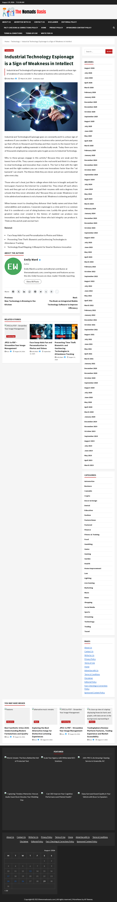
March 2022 (88, 305)
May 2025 (88, 136)
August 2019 (89, 441)
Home (43, 27)
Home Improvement (92, 568)
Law (86, 573)
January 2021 (89, 363)
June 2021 (88, 344)
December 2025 (90, 102)
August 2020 (89, 388)
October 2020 (89, 378)
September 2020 (91, 383)
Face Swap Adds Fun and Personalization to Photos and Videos (35, 235)
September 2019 (91, 436)
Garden (87, 559)
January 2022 (89, 315)
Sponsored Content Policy (78, 27)
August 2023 (89, 237)
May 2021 (88, 349)
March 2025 (88, 145)
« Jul (6, 890)
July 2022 (88, 286)
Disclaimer (53, 22)
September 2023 (91, 233)
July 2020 (88, 392)
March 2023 (88, 262)
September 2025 (91, 116)
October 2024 (89, 170)
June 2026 (88, 78)
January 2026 (89, 97)
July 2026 (88, 73)
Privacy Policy (56, 27)
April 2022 (88, 300)
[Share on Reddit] (40, 291)
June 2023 (88, 247)
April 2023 (88, 257)
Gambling (88, 544)
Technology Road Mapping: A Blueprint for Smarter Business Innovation (39, 247)
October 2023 (89, 228)
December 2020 (90, 368)
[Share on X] (18, 291)
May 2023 (88, 252)
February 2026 (90, 92)
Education (88, 510)
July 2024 (88, 184)
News (86, 597)
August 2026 (89, 68)
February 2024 (90, 208)
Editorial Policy (69, 22)
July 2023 (88, 242)
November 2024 (90, 165)
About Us (6, 22)
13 (30, 871)
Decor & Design (90, 500)
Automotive (89, 481)
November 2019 (90, 426)
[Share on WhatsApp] (29, 291)
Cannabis (88, 491)
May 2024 (88, 194)
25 (15, 881)
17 (8, 876)
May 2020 (88, 402)
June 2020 (88, 397)
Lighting (87, 578)
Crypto (87, 496)
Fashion (87, 515)
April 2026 (88, 82)
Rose (7, 351)
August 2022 (89, 281)
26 (23, 881)
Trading (87, 626)
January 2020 (89, 417)
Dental (87, 505)
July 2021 (88, 339)
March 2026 (88, 87)
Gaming (87, 554)
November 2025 (90, 107)
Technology (9, 50)
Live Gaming (89, 583)
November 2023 (90, 223)
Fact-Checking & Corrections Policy (21, 27)
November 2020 (90, 373)
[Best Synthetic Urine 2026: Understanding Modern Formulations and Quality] (17, 716)
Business (88, 486)
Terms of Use (32, 33)
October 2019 (89, 431)
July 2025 (88, 126)
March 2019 (88, 465)
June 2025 (88, 131)
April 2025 (88, 141)
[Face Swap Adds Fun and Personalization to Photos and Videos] (41, 331)
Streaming (88, 617)
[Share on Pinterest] (35, 291)
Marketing (88, 588)
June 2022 (88, 291)
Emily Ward (11, 79)
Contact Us (39, 22)
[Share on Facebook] (13, 291)
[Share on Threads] (51, 291)
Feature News (90, 520)
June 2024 (88, 189)
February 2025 (90, 150)
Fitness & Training (91, 534)
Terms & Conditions (13, 33)
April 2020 (88, 407)
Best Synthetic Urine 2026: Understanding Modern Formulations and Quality (17, 731)
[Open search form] (114, 27)
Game (86, 549)
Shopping (88, 602)
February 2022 (90, 310)
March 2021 (88, 359)
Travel (87, 631)
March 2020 (88, 412)
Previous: (20, 301)
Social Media (89, 607)
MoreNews (76, 899)
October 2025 (89, 112)
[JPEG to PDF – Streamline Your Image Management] (16, 331)
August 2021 (89, 334)
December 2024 (90, 160)
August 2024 (89, 179)
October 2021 (89, 325)
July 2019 (88, 446)
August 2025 (89, 121)
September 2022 (91, 276)
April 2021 (88, 354)
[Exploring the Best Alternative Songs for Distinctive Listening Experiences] (44, 716)
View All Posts (32, 281)
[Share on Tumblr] (46, 291)
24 (8, 881)
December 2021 (90, 320)
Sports (87, 612)
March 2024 (88, 204)
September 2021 (91, 329)
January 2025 (89, 155)
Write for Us (47, 33)
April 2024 (88, 199)
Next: (62, 302)
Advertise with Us (22, 22)
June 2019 (88, 450)
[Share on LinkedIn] (24, 291)
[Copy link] (57, 291)
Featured (88, 525)
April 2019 (88, 460)
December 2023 (90, 218)
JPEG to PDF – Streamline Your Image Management (15, 345)
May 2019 (88, 455)
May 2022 (88, 296)
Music (86, 592)
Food (86, 539)
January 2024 (89, 213)
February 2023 (90, 266)
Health (87, 563)
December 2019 (90, 421)
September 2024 (91, 174)
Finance (87, 530)
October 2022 (89, 271)
